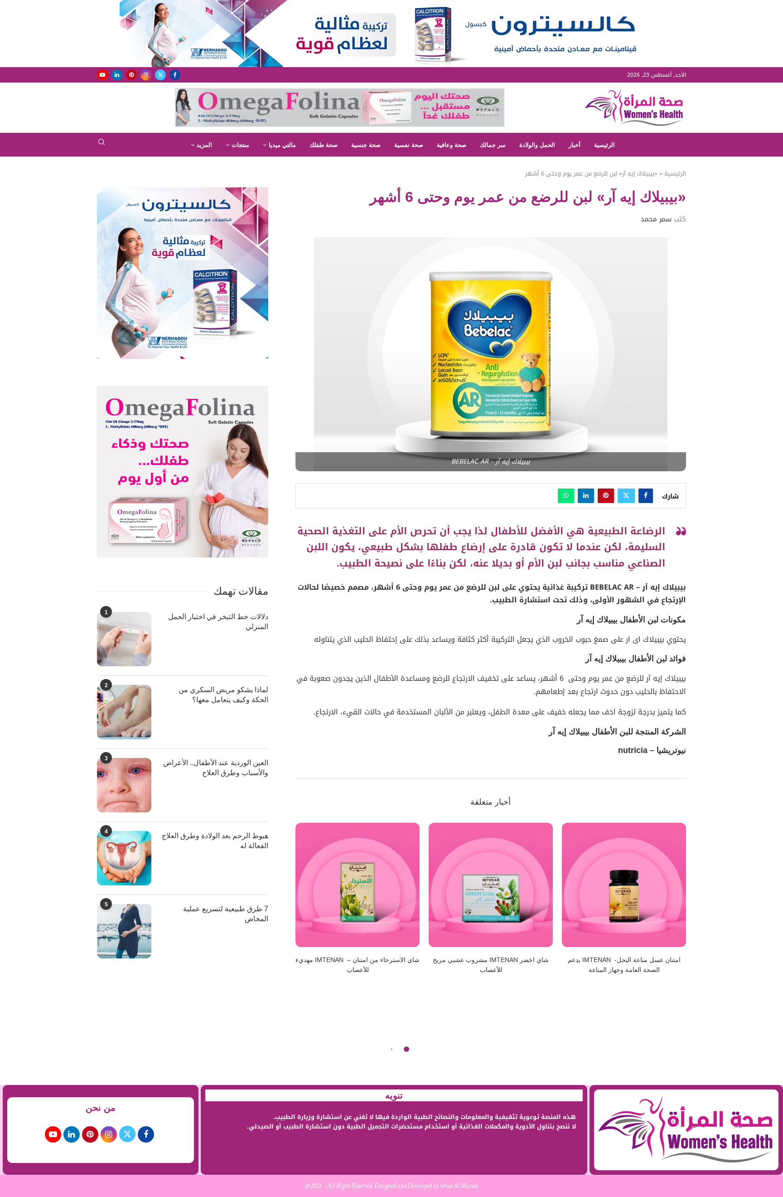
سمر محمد (656, 219)
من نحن (101, 1108)
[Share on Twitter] (626, 496)
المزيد (204, 145)
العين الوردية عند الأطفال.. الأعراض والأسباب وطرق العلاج (215, 768)
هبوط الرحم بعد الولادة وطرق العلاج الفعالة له (215, 841)
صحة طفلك (323, 145)
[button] (307, 904)
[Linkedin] (116, 74)
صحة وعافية (451, 145)
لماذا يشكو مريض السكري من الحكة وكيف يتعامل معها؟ (223, 695)
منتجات (240, 145)
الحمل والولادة (537, 145)
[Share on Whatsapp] (566, 496)
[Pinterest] (131, 74)
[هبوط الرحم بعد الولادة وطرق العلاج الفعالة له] (124, 858)
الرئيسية (604, 145)
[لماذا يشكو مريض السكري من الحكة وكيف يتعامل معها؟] (124, 712)
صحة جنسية (366, 145)
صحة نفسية (408, 145)
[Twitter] (160, 74)
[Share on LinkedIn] (586, 496)
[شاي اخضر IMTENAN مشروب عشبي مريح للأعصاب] (491, 885)
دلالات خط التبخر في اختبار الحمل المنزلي (218, 621)
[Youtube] (102, 74)
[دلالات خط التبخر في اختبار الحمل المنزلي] (124, 639)
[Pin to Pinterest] (606, 496)
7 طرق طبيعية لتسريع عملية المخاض (225, 914)
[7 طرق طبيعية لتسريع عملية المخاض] (124, 931)
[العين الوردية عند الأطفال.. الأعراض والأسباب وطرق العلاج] (124, 785)
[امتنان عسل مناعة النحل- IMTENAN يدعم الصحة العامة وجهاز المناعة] (624, 885)
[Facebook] (174, 74)
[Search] (101, 145)
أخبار (574, 145)
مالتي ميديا (282, 145)
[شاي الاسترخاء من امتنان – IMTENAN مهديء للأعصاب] (357, 885)
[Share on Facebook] (645, 496)
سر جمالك (493, 145)
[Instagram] (145, 74)
